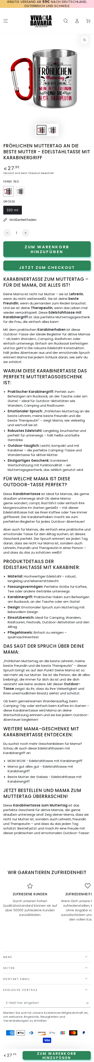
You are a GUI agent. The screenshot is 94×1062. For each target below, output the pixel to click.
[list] (47, 902)
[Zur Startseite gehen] (41, 21)
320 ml (14, 211)
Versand (8, 173)
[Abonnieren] (88, 1003)
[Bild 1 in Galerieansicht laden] (41, 130)
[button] (65, 21)
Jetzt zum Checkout (47, 267)
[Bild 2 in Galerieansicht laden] (52, 130)
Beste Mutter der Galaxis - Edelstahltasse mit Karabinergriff (45, 779)
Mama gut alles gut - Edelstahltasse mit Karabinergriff (40, 768)
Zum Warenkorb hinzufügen (57, 1055)
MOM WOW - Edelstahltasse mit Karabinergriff (45, 760)
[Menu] (5, 21)
